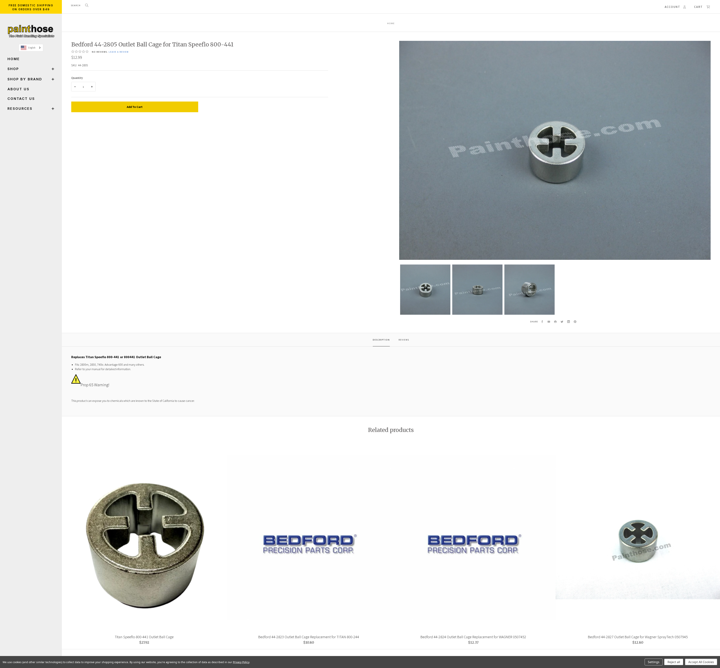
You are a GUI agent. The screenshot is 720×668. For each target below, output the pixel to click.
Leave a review (119, 51)
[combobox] (31, 47)
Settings (653, 662)
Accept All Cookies (701, 662)
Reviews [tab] (404, 339)
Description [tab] (381, 339)
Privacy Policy (241, 662)
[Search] (86, 5)
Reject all (674, 662)
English (31, 47)
